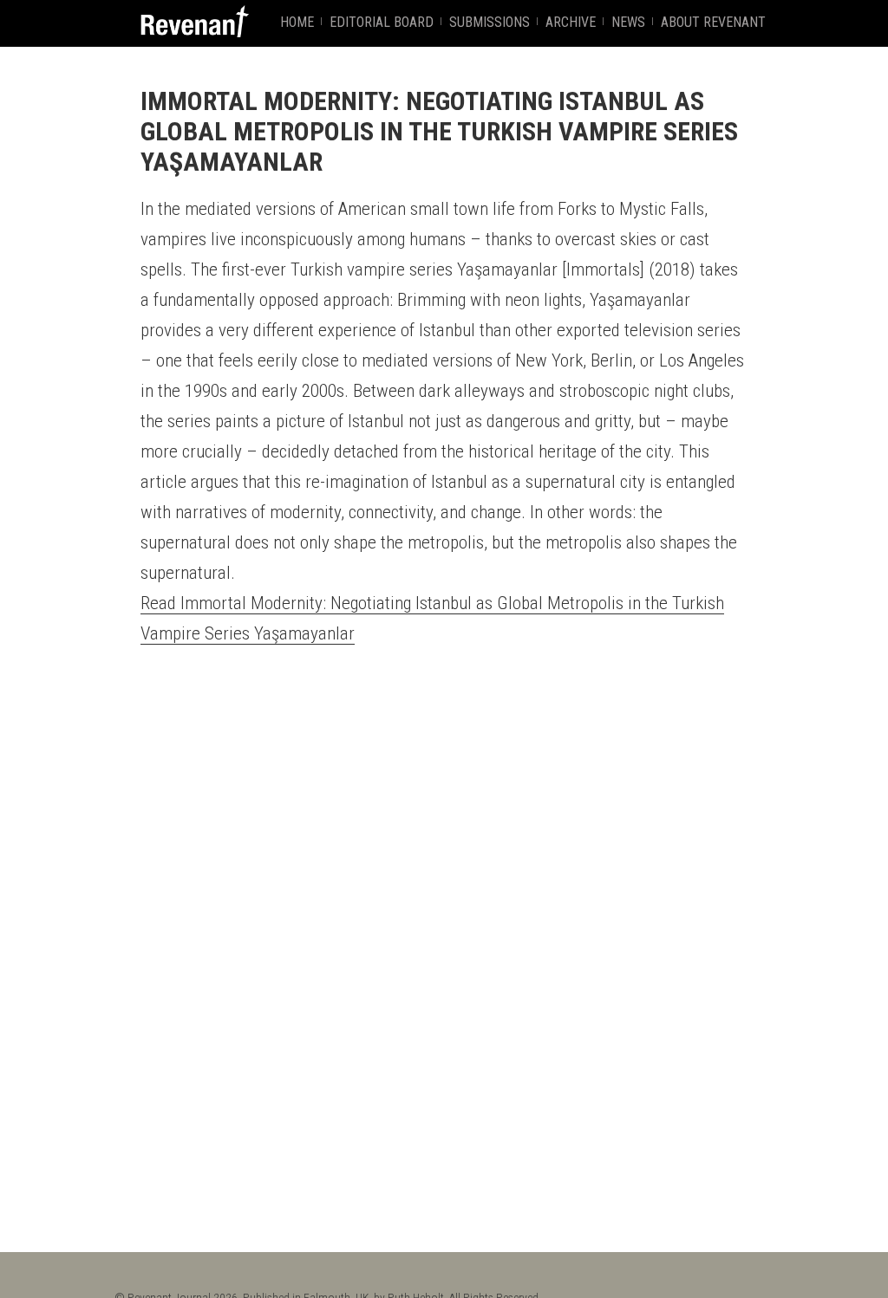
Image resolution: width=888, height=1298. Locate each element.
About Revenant (713, 22)
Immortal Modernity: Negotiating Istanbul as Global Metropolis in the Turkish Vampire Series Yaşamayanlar (439, 131)
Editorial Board (382, 22)
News (628, 22)
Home (297, 22)
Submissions (489, 22)
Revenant (194, 21)
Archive (570, 22)
